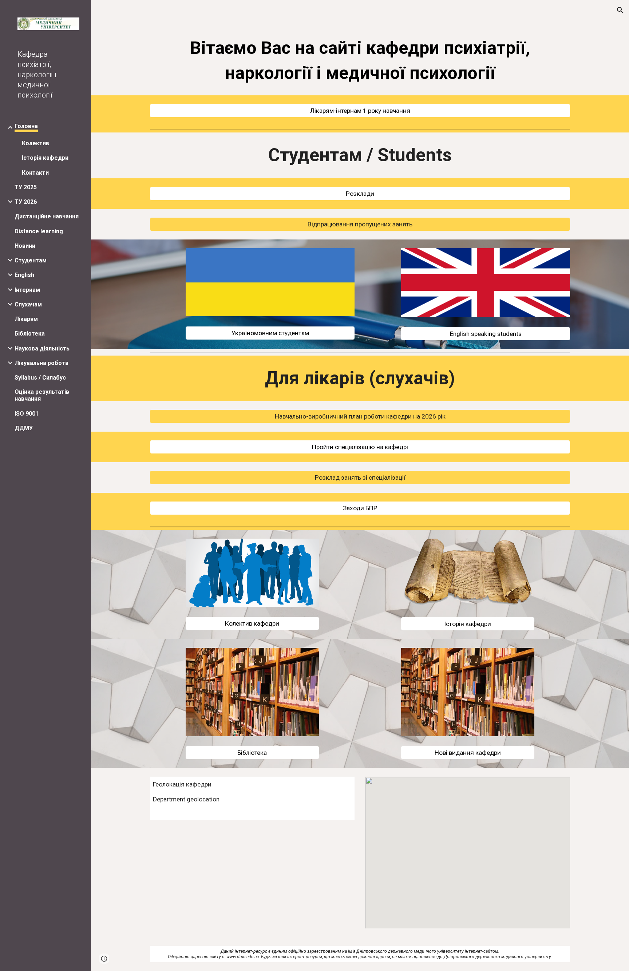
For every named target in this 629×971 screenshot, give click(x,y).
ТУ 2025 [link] (26, 187)
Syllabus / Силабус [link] (40, 377)
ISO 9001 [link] (27, 413)
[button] (620, 10)
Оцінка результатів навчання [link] (42, 395)
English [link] (24, 275)
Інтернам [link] (27, 289)
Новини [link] (25, 245)
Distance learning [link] (39, 231)
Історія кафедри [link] (45, 157)
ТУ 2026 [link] (26, 201)
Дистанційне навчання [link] (47, 216)
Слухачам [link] (28, 304)
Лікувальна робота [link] (41, 363)
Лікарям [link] (26, 319)
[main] (360, 59)
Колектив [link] (35, 143)
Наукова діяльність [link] (42, 348)
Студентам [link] (31, 260)
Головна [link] (26, 126)
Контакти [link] (35, 172)
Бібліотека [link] (30, 333)
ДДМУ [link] (24, 428)
